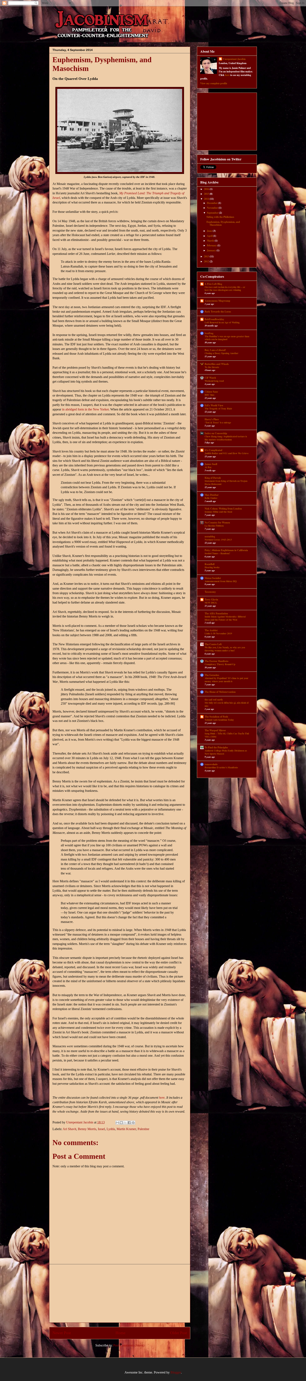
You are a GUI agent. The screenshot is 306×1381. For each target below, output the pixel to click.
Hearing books (212, 567)
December (212, 203)
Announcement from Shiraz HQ (221, 581)
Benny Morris (87, 1129)
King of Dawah (213, 478)
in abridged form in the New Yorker (85, 409)
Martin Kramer (126, 1129)
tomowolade (211, 764)
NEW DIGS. (211, 602)
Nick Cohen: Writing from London (223, 508)
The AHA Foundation (216, 613)
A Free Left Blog (213, 284)
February (212, 245)
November (213, 208)
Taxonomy (210, 592)
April (210, 236)
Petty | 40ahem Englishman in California (226, 550)
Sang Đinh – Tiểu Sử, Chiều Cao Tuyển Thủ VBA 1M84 (227, 735)
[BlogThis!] (121, 1123)
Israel (101, 1129)
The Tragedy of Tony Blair (218, 408)
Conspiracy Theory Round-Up (220, 664)
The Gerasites (212, 675)
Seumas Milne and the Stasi (218, 511)
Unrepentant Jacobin (234, 59)
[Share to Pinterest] (133, 1123)
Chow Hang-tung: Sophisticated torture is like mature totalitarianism (226, 438)
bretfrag (209, 333)
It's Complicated (213, 450)
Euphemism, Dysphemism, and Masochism (223, 223)
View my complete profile (213, 83)
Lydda (111, 1129)
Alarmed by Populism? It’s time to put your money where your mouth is (226, 679)
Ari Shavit (69, 1129)
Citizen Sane (211, 391)
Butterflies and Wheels (217, 364)
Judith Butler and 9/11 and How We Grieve (227, 453)
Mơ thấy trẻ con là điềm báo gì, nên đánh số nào (227, 704)
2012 (207, 261)
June (210, 231)
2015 (207, 194)
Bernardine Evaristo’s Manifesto (221, 767)
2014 (207, 199)
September (213, 212)
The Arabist (211, 630)
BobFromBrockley (214, 319)
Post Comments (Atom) (128, 1345)
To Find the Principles (216, 747)
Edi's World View (214, 405)
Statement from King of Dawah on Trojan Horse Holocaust (226, 482)
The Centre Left (213, 644)
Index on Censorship (216, 433)
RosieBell (209, 564)
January (211, 250)
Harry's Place (212, 419)
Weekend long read (214, 381)
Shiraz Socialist (213, 578)
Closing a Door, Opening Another (221, 353)
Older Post (178, 1333)
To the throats (212, 367)
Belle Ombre (211, 498)
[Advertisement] (119, 1293)
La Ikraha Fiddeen (214, 525)
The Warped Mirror (215, 730)
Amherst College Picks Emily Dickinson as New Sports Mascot (226, 752)
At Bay (208, 467)
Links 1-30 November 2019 (218, 633)
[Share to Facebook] (129, 1123)
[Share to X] (125, 1123)
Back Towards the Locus (218, 311)
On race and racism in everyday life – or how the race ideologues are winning (225, 288)
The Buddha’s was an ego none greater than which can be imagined (227, 338)
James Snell (211, 464)
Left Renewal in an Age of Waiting (222, 322)
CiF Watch (210, 377)
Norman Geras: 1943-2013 (218, 539)
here (162, 1097)
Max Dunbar (212, 495)
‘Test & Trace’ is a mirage (218, 422)
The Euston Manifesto (216, 661)
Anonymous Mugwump (217, 300)
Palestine (143, 1129)
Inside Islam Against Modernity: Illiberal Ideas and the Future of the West (225, 618)
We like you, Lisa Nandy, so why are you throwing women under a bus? (225, 649)
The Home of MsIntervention (220, 692)
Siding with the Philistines (220, 217)
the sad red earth (214, 699)
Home (120, 1333)
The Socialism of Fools (216, 716)
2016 (207, 189)
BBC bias (209, 395)
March (211, 240)
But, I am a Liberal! (215, 350)
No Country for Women (217, 522)
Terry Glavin (211, 599)
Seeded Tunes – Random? (217, 553)
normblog (210, 536)
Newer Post (61, 1333)
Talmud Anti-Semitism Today (219, 719)
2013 (207, 256)
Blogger (175, 1372)
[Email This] (117, 1123)
